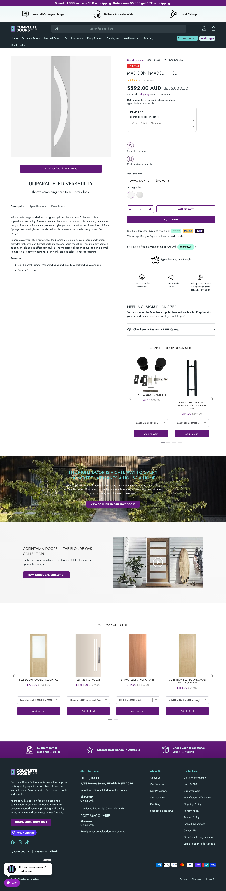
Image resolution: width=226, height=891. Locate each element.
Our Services (157, 784)
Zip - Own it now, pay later (198, 837)
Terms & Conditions (194, 824)
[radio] (131, 195)
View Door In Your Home (63, 168)
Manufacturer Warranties (197, 797)
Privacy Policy (191, 811)
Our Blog (155, 804)
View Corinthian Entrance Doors (113, 504)
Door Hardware (74, 38)
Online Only (87, 801)
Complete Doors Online (28, 878)
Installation (129, 38)
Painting (148, 38)
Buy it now (171, 219)
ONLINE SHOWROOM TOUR (31, 822)
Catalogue (113, 38)
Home (14, 38)
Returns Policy (191, 817)
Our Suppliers (157, 797)
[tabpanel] (61, 242)
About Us (155, 778)
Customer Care (192, 791)
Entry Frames (95, 38)
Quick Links (18, 45)
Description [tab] (17, 206)
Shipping (144, 94)
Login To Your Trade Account (199, 844)
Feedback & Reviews (161, 811)
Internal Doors (52, 38)
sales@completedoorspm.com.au (107, 831)
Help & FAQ (191, 784)
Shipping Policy (192, 804)
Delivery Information (195, 778)
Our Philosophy (158, 791)
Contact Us (190, 830)
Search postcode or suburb (144, 117)
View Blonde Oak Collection (46, 575)
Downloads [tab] (58, 206)
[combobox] (118, 29)
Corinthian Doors (135, 60)
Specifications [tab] (37, 206)
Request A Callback (46, 851)
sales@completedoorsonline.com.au (108, 790)
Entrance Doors (31, 38)
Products (183, 878)
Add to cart (186, 208)
